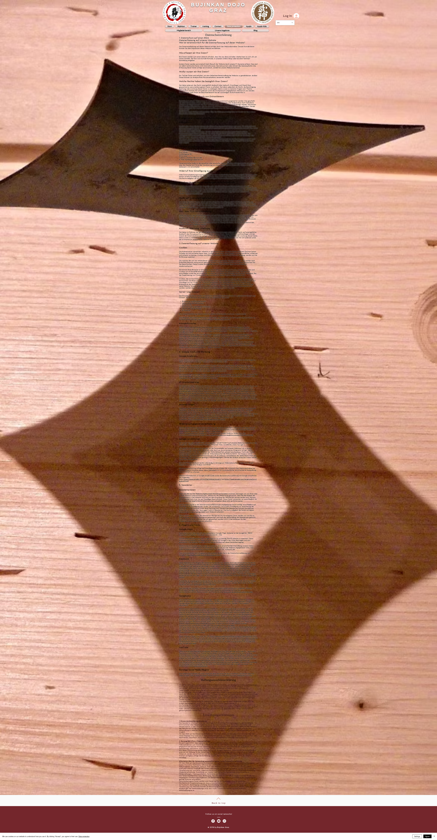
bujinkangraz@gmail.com (245, 730)
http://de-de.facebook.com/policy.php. (238, 592)
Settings (417, 836)
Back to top (219, 803)
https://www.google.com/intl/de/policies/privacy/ (202, 479)
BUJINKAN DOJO (218, 4)
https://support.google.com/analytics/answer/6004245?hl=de (229, 435)
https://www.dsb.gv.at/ (194, 193)
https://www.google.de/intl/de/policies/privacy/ (203, 555)
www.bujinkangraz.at (186, 790)
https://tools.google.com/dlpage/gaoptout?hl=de (206, 419)
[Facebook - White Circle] (213, 821)
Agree (427, 836)
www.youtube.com (201, 666)
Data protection (84, 836)
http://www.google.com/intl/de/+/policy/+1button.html (231, 636)
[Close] (434, 836)
